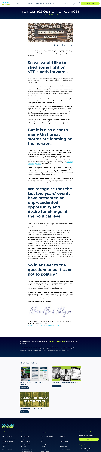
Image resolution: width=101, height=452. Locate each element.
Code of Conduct (64, 441)
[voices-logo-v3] (6, 3)
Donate (4, 446)
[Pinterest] (68, 45)
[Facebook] (54, 45)
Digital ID (43, 439)
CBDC (42, 441)
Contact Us (63, 439)
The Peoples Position (26, 449)
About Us (62, 434)
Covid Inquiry (44, 444)
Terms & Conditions (65, 449)
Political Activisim (25, 441)
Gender (43, 446)
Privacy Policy (63, 446)
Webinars (23, 434)
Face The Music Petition (47, 436)
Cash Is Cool (44, 434)
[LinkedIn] (61, 45)
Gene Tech (44, 449)
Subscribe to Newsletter (8, 434)
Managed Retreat (26, 444)
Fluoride (23, 446)
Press (61, 444)
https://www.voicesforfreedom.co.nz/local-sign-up (44, 325)
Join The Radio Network (8, 439)
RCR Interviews (25, 436)
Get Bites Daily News (7, 441)
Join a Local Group (7, 436)
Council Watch (6, 444)
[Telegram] (64, 45)
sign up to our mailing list (57, 342)
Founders (62, 436)
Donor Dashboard (7, 449)
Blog (22, 439)
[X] (58, 45)
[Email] (71, 45)
